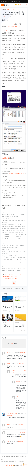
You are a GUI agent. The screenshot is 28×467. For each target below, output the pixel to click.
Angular (2, 1)
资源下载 (5, 16)
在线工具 (6, 1)
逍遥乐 (7, 464)
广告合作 (3, 456)
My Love (11, 1)
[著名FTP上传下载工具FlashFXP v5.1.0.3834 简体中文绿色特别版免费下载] (20, 299)
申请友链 (22, 456)
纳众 (8, 441)
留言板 (17, 456)
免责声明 (8, 456)
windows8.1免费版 (7, 276)
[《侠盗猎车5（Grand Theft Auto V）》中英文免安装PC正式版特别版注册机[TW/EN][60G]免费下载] (7, 317)
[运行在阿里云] (15, 465)
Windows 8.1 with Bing (8, 24)
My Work (15, 1)
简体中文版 (5, 158)
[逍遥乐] (5, 5)
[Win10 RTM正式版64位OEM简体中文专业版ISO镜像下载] (7, 299)
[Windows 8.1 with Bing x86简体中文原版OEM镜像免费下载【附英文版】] (14, 98)
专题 (19, 1)
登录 (12, 343)
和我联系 (13, 456)
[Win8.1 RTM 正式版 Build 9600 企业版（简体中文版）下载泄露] (20, 317)
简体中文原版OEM (7, 278)
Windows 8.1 (5, 30)
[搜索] (21, 4)
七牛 (23, 465)
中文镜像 (15, 276)
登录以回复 (22, 352)
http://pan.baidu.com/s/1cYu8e (16, 173)
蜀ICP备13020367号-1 (18, 464)
